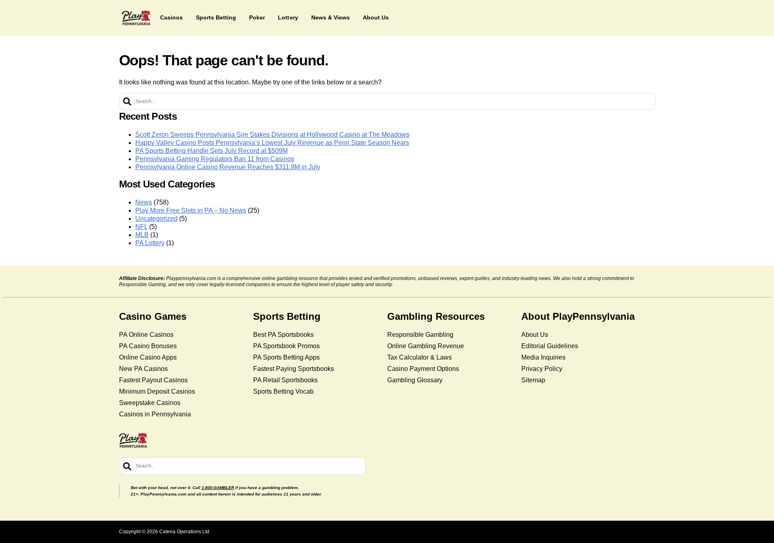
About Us (534, 334)
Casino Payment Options (423, 368)
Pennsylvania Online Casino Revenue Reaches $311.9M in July (227, 167)
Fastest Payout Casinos (153, 380)
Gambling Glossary (414, 380)
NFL (141, 226)
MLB (142, 234)
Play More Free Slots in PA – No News (190, 210)
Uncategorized (156, 218)
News (143, 202)
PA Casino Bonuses (148, 346)
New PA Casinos (143, 368)
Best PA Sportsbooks (283, 334)
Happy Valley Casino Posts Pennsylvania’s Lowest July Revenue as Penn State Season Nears (272, 142)
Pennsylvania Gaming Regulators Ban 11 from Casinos (214, 158)
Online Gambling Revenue (425, 346)
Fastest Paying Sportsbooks (293, 368)
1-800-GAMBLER (218, 487)
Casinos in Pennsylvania (155, 414)
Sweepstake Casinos (149, 402)
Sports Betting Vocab (283, 391)
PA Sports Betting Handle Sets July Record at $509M (211, 150)
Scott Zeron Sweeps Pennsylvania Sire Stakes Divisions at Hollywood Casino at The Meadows (272, 134)
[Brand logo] (136, 18)
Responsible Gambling (420, 334)
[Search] (127, 101)
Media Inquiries (543, 357)
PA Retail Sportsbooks (285, 380)
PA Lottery (150, 242)
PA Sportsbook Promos (286, 346)
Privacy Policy (541, 368)
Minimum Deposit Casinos (157, 391)
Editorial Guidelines (549, 346)
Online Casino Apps (148, 357)
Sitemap (533, 380)
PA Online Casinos (146, 334)
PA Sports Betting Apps (286, 357)
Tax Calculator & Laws (419, 357)
